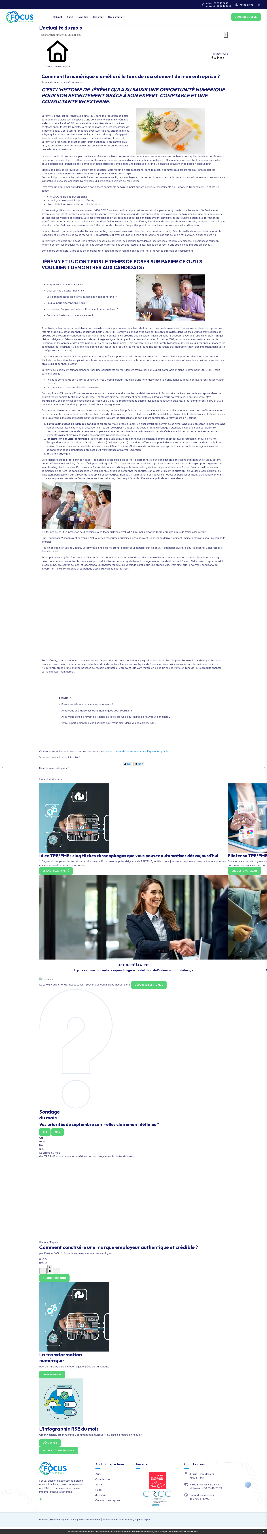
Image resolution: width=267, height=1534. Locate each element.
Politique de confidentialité (86, 1519)
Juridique (100, 1495)
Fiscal (98, 1489)
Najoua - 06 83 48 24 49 (217, 3)
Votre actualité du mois (58, 1450)
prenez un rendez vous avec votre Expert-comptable (136, 751)
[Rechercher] (226, 35)
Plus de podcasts (54, 1278)
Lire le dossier (52, 1374)
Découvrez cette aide (149, 984)
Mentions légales (59, 1519)
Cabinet (57, 17)
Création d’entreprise (107, 1500)
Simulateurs (115, 17)
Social (98, 1484)
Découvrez (50, 1442)
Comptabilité (102, 1479)
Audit (70, 17)
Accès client (246, 4)
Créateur (98, 17)
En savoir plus (191, 1531)
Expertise (83, 17)
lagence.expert (142, 1519)
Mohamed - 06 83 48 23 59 (218, 6)
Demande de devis (246, 17)
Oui (45, 1132)
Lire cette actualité (56, 870)
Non (57, 1132)
